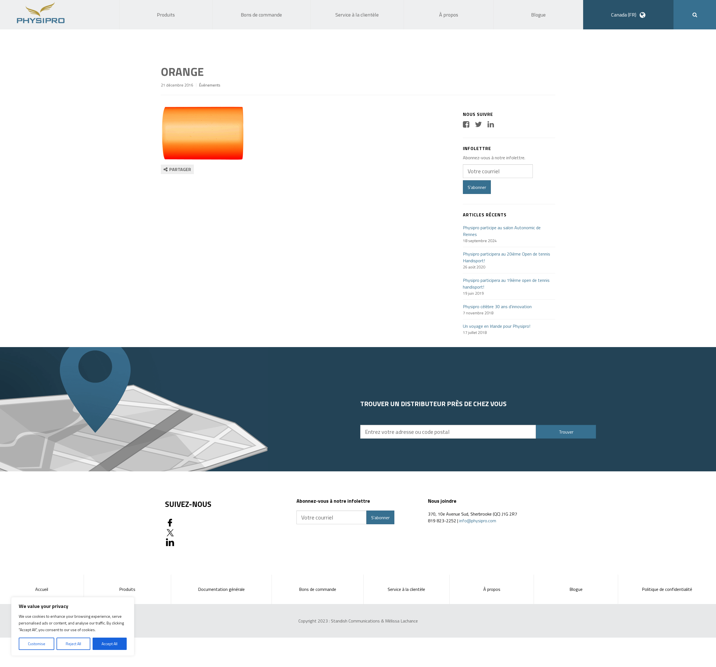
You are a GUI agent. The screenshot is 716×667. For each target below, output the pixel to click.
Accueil (41, 589)
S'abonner (477, 187)
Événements (209, 85)
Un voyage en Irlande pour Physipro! (496, 326)
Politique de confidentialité (667, 589)
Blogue (576, 589)
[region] (72, 626)
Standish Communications (355, 620)
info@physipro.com (477, 520)
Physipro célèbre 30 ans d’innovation (497, 306)
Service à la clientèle (406, 589)
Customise (36, 644)
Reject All (73, 644)
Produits (127, 589)
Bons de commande (317, 589)
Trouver (566, 432)
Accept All (109, 644)
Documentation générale (221, 589)
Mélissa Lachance (401, 620)
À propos (491, 589)
